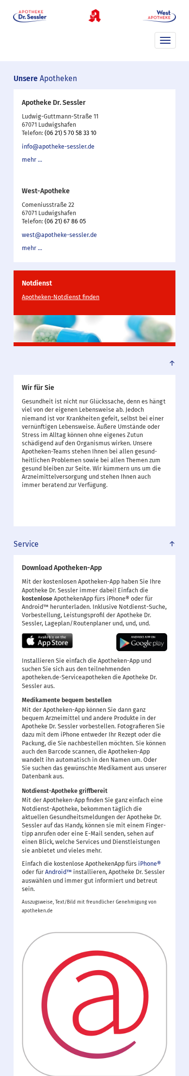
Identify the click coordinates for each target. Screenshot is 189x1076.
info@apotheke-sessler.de (58, 147)
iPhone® (149, 864)
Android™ (58, 872)
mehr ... (32, 160)
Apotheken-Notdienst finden (60, 297)
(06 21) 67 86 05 (65, 222)
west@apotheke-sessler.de (59, 235)
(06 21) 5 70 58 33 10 (70, 133)
